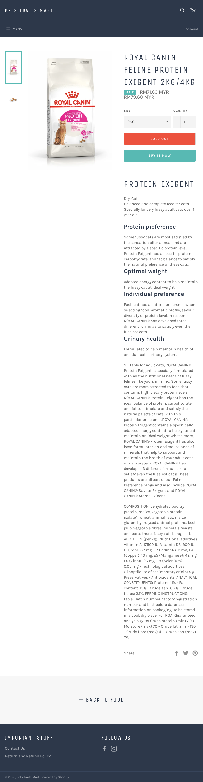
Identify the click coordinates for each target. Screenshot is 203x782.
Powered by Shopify (55, 777)
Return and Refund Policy (28, 756)
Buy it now (159, 155)
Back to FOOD (104, 699)
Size (127, 110)
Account (192, 29)
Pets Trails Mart (29, 10)
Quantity (180, 110)
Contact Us (15, 748)
